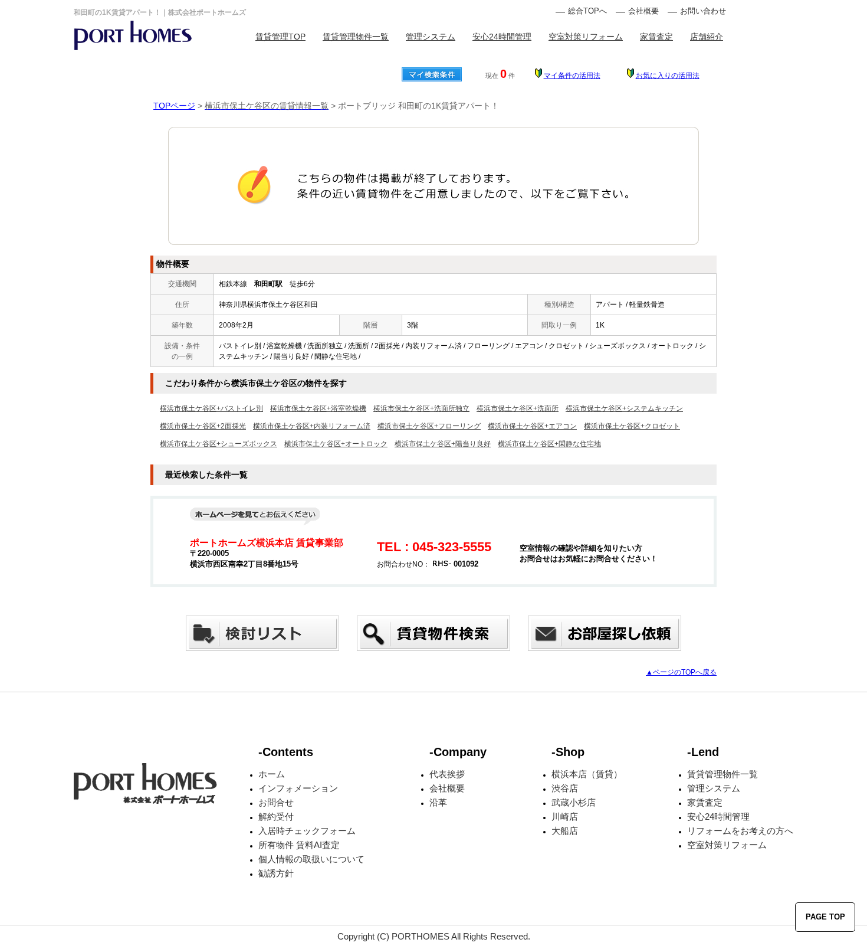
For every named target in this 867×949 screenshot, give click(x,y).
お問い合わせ (703, 10)
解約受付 (276, 816)
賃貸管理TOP (280, 36)
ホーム (271, 774)
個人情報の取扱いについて (311, 859)
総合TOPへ (587, 10)
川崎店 (564, 816)
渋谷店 (564, 788)
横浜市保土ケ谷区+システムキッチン (624, 408)
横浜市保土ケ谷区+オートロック (335, 444)
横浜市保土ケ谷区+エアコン (532, 426)
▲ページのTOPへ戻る (681, 672)
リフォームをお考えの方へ (740, 831)
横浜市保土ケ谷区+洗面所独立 (421, 408)
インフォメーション (298, 788)
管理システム (430, 36)
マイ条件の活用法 (572, 75)
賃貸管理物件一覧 (356, 36)
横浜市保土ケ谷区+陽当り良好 (443, 444)
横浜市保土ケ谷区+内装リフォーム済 (311, 426)
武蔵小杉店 (573, 802)
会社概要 (643, 10)
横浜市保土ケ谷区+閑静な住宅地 (549, 444)
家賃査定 (656, 36)
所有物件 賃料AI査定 (299, 845)
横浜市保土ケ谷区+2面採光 (203, 426)
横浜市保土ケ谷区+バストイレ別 (211, 408)
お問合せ (276, 802)
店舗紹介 (706, 36)
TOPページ (174, 105)
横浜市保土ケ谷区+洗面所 (518, 408)
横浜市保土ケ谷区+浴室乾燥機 (318, 408)
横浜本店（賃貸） (586, 774)
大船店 (564, 831)
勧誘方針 (276, 873)
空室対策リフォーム (586, 36)
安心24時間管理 (501, 36)
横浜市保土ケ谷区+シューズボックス (218, 444)
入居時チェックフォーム (307, 831)
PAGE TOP (825, 916)
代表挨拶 (447, 774)
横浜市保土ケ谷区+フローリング (429, 426)
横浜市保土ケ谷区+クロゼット (632, 426)
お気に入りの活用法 (667, 75)
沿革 (438, 802)
